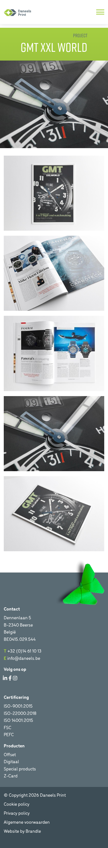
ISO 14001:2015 (18, 720)
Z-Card (11, 775)
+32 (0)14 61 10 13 (24, 651)
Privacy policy (17, 813)
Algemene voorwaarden (27, 822)
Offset (10, 754)
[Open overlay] (100, 12)
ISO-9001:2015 (18, 706)
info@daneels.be (23, 658)
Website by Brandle (22, 831)
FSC (7, 727)
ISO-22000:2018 (20, 713)
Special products (20, 768)
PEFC (9, 734)
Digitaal (11, 761)
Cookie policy (16, 804)
